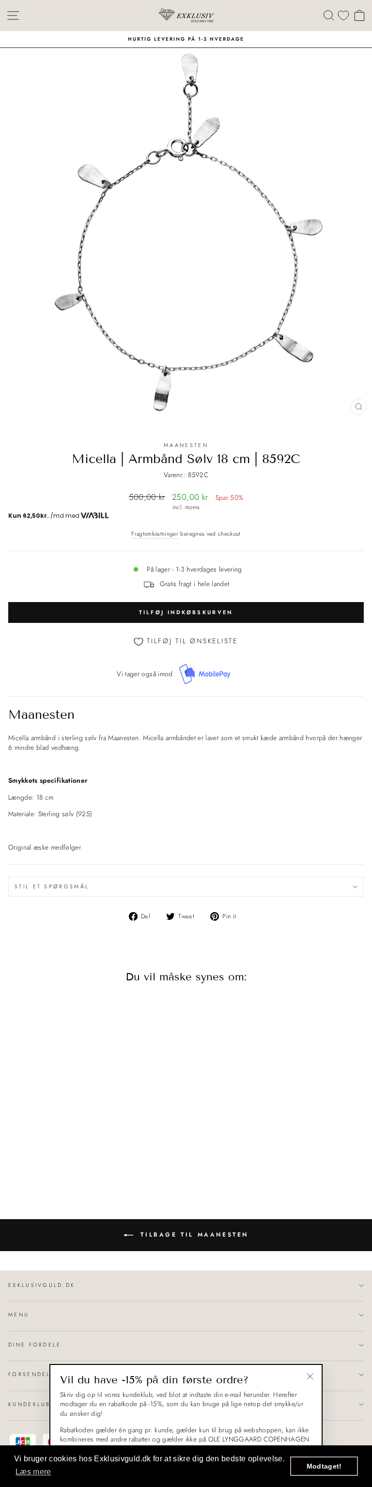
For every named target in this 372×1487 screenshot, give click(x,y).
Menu (18, 1314)
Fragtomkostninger (154, 534)
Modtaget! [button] (324, 1466)
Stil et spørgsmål (52, 886)
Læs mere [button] (33, 1472)
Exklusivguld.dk (42, 1285)
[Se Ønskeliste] (343, 15)
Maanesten (186, 445)
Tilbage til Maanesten (192, 1234)
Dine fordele (35, 1344)
